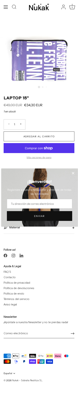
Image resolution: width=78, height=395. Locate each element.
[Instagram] (13, 255)
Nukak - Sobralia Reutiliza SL (27, 380)
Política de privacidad (17, 282)
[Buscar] (14, 7)
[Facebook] (5, 255)
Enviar (39, 216)
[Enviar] (72, 333)
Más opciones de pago (39, 157)
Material (14, 227)
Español (8, 373)
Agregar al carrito (39, 136)
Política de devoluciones (19, 288)
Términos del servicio (16, 299)
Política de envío (14, 293)
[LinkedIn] (21, 255)
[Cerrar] (73, 173)
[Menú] (6, 7)
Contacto (10, 277)
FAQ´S (7, 272)
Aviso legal (10, 304)
